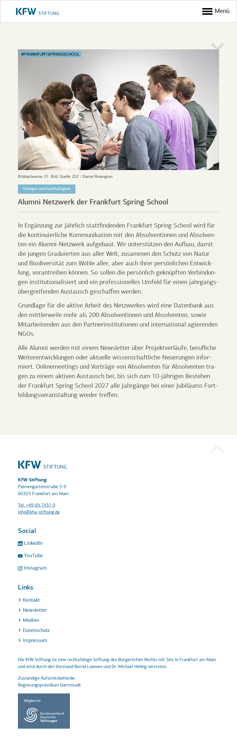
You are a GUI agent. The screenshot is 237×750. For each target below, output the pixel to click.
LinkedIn (32, 543)
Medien (30, 620)
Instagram (35, 568)
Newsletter (34, 610)
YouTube (33, 556)
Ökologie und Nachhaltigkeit (47, 189)
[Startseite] (37, 11)
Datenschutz (35, 630)
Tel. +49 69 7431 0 (36, 505)
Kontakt (30, 600)
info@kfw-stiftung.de (39, 512)
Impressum (34, 640)
